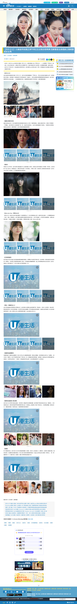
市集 (33, 588)
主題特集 (73, 9)
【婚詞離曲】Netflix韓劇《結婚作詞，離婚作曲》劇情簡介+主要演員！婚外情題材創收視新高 (25, 515)
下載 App (67, 2)
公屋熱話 (25, 6)
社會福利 (39, 590)
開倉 (36, 588)
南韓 (5, 525)
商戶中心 (61, 2)
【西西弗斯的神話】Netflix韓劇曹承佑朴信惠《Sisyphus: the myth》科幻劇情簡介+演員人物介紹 (26, 511)
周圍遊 (52, 9)
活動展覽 (29, 588)
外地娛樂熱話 (34, 522)
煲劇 (29, 522)
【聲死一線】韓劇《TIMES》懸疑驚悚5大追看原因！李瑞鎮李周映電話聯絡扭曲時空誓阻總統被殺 (26, 507)
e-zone (31, 2)
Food (18, 2)
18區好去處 (58, 9)
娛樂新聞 (30, 6)
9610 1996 (30, 519)
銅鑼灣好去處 (47, 588)
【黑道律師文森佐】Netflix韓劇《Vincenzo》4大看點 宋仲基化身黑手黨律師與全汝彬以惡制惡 (25, 509)
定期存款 (34, 6)
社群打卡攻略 (55, 2)
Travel (14, 2)
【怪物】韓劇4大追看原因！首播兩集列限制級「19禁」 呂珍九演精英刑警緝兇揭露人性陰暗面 (25, 513)
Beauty (22, 2)
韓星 (14, 522)
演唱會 (5, 9)
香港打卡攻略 (66, 9)
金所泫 (24, 522)
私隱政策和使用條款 (34, 598)
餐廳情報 (29, 590)
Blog (27, 2)
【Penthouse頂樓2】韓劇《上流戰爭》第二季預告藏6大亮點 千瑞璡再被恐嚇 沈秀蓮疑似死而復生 (26, 505)
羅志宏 (7, 59)
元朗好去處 (53, 588)
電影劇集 (15, 55)
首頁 (5, 55)
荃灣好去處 (59, 588)
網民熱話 (29, 594)
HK (9, 2)
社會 (70, 588)
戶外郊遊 (34, 590)
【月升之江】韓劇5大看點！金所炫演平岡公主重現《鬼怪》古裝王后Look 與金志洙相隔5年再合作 (26, 503)
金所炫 (41, 522)
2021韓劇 (46, 522)
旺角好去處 (65, 588)
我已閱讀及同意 (63, 599)
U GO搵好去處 (47, 2)
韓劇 (5, 522)
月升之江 (19, 522)
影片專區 (47, 9)
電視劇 (10, 525)
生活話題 (9, 55)
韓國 (10, 522)
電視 (51, 522)
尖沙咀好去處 (40, 588)
